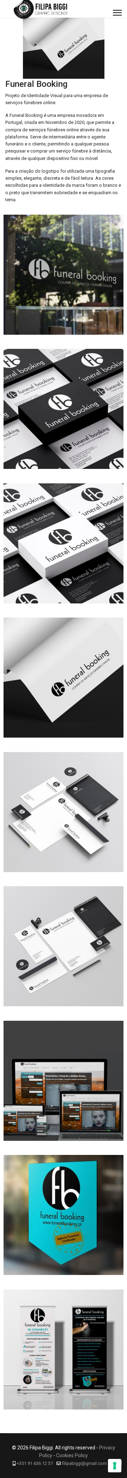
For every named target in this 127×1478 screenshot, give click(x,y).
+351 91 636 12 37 (35, 1463)
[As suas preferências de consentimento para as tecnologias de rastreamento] (114, 1465)
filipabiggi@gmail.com (84, 1463)
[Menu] (117, 13)
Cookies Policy (72, 1455)
